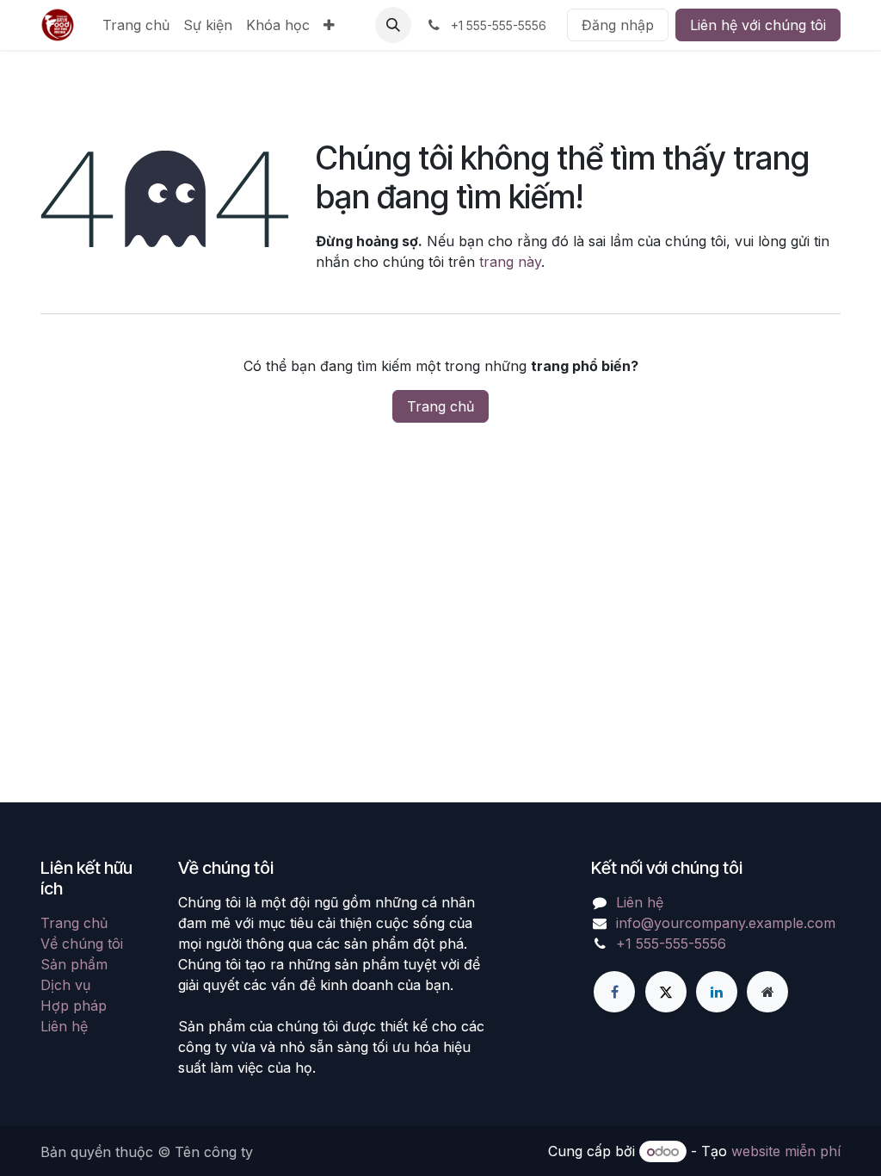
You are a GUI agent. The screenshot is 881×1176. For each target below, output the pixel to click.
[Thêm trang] (767, 991)
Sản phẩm (74, 964)
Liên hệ (64, 1026)
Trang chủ (440, 406)
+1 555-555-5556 (671, 943)
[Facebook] (614, 991)
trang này (510, 261)
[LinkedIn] (716, 991)
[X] (666, 991)
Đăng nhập (618, 25)
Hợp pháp (73, 1005)
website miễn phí (786, 1151)
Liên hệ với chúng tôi (758, 25)
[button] (393, 25)
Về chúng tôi (81, 943)
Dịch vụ (65, 984)
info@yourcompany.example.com (725, 923)
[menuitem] (135, 25)
